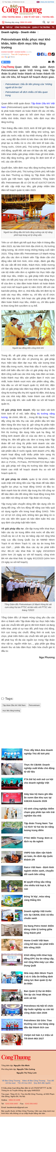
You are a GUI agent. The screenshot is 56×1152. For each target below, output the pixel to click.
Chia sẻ (7, 62)
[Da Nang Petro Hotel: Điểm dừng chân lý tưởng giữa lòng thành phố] (12, 930)
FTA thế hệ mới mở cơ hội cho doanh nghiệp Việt (38, 781)
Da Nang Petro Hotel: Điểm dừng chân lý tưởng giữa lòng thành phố (39, 929)
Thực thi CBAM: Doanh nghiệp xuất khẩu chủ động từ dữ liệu (39, 768)
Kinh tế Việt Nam (31, 17)
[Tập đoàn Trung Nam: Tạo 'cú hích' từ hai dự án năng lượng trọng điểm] (12, 828)
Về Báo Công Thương (11, 1081)
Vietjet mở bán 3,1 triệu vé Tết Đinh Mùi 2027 (38, 1037)
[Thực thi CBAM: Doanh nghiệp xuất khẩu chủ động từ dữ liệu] (12, 769)
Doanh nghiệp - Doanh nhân (18, 32)
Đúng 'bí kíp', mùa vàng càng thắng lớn (37, 898)
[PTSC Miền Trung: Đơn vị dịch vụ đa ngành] (12, 842)
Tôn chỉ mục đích (25, 1083)
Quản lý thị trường (41, 27)
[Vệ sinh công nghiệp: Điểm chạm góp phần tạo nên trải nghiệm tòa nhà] (12, 813)
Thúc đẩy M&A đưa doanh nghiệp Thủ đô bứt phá (38, 752)
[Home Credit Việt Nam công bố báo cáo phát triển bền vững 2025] (12, 945)
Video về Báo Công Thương (33, 1081)
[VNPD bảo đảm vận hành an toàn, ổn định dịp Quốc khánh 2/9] (12, 857)
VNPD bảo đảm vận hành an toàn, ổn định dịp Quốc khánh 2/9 (38, 856)
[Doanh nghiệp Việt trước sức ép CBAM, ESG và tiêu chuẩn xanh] (12, 915)
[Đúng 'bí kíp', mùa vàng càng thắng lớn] (12, 901)
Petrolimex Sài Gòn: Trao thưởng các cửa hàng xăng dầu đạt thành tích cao (39, 1024)
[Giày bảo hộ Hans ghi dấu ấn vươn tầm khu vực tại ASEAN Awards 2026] (12, 798)
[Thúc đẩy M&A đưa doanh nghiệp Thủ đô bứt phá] (12, 754)
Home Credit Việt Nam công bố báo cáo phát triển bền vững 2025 (39, 944)
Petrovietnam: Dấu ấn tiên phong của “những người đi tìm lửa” (28, 86)
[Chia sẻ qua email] (49, 62)
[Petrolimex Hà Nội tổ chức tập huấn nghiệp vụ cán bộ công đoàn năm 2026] (12, 1010)
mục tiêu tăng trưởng (11, 710)
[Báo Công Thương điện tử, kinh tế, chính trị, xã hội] (22, 9)
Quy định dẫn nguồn (42, 1083)
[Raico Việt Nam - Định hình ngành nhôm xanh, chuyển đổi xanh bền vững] (12, 872)
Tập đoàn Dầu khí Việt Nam (14, 705)
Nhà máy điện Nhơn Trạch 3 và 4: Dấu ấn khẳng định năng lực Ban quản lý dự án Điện (38, 978)
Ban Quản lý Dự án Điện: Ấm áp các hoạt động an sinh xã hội (38, 994)
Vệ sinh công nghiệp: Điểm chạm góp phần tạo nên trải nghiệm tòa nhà (39, 812)
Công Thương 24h (22, 27)
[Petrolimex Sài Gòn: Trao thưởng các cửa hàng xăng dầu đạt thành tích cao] (12, 1025)
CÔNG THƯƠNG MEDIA (11, 17)
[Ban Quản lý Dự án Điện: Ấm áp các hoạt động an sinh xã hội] (12, 995)
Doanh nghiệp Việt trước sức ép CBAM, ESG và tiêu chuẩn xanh (39, 915)
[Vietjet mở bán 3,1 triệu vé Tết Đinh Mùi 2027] (12, 1039)
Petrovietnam (34, 705)
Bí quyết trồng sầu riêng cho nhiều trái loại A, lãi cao (37, 885)
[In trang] (53, 62)
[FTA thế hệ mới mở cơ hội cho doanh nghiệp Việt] (12, 784)
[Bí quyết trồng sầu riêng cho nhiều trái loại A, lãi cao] (12, 886)
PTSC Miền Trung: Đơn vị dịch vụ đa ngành (38, 840)
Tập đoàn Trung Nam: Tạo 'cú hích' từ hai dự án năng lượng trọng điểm (39, 827)
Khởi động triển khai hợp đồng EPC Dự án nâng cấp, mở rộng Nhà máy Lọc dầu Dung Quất (39, 960)
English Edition (47, 2)
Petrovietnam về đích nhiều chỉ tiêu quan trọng (26, 94)
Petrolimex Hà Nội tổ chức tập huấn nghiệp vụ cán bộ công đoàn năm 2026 (39, 1009)
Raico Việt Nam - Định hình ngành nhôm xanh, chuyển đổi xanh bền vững (39, 871)
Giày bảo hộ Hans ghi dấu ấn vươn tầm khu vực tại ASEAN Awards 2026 (38, 797)
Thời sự (9, 27)
